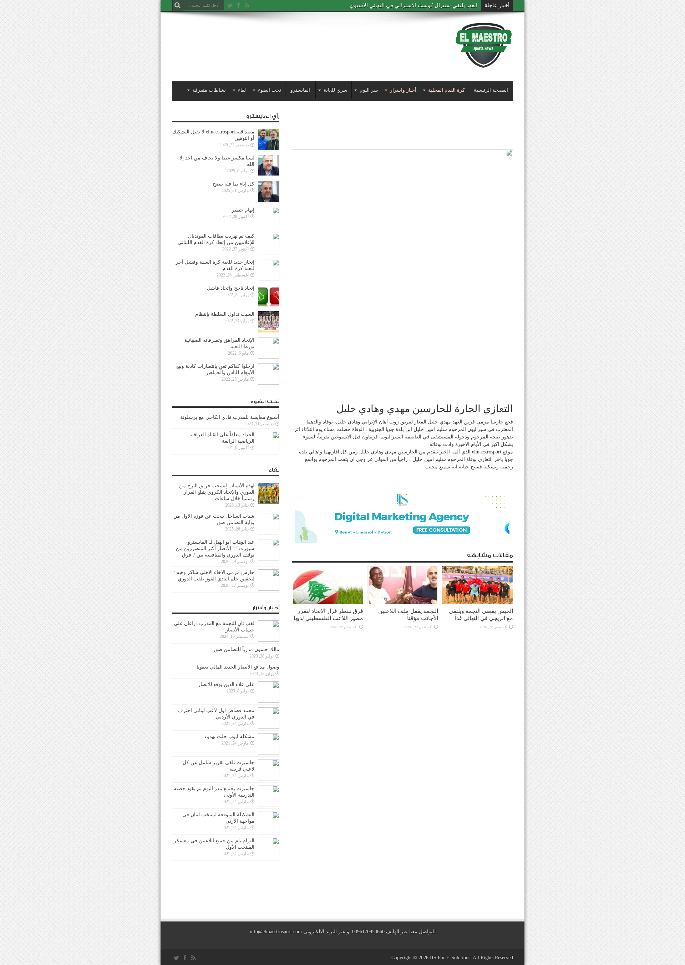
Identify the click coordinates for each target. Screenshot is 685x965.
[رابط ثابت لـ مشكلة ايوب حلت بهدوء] (268, 753)
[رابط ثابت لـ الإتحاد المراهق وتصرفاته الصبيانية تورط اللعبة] (268, 357)
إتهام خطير (243, 210)
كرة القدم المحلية (446, 90)
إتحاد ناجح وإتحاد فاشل (230, 288)
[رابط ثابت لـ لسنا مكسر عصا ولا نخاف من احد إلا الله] (268, 174)
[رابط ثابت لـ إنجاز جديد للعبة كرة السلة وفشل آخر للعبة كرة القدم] (268, 278)
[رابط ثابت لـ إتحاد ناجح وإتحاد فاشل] (268, 305)
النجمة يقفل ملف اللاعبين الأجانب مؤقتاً (408, 614)
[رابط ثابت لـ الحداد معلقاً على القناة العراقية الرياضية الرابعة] (268, 451)
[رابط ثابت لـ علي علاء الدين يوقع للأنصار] (268, 701)
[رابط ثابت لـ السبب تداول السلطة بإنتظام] (268, 331)
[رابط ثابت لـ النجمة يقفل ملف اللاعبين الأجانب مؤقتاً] (402, 602)
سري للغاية (335, 90)
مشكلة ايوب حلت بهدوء (229, 736)
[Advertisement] (302, 40)
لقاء (242, 90)
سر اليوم (369, 90)
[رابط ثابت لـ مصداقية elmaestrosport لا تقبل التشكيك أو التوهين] (268, 148)
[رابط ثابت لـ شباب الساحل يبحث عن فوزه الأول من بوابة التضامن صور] (268, 532)
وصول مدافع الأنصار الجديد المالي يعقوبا (238, 667)
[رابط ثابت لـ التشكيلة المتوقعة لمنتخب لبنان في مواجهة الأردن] (268, 831)
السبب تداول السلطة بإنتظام (224, 314)
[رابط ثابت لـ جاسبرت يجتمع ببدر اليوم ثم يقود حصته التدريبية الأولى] (268, 805)
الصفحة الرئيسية (491, 90)
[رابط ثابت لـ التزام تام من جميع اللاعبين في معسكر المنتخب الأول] (268, 857)
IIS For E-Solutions (450, 957)
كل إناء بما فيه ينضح (233, 184)
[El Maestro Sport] (484, 63)
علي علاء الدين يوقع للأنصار (226, 684)
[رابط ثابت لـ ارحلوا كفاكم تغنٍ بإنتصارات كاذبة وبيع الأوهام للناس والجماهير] (268, 383)
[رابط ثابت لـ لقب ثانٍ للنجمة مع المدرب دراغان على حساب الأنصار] (268, 640)
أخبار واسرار (403, 90)
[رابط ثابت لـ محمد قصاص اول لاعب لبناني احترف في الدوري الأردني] (268, 727)
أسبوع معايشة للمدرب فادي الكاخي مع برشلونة (227, 417)
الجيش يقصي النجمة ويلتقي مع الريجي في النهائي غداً (481, 614)
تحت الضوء (269, 90)
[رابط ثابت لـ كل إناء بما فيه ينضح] (268, 200)
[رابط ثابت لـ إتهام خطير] (268, 226)
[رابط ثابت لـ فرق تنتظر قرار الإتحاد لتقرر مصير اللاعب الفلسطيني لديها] (327, 602)
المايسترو (300, 90)
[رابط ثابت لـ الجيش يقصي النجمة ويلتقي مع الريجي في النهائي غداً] (477, 602)
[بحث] (177, 5)
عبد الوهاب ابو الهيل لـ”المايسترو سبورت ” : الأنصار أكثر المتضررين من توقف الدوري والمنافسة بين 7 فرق (215, 548)
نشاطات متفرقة (209, 90)
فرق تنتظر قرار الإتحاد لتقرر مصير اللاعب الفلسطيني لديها (328, 614)
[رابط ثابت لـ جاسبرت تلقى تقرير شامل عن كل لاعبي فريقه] (268, 779)
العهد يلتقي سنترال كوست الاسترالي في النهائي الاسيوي (413, 5)
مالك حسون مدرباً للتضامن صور (246, 649)
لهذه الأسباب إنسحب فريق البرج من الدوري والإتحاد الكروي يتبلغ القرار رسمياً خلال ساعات (216, 492)
